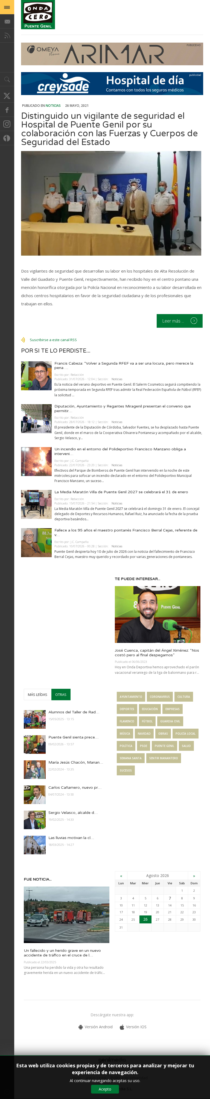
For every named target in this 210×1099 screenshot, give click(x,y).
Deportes (127, 709)
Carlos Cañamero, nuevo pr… (74, 787)
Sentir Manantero (163, 758)
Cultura (183, 697)
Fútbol (147, 721)
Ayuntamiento (131, 697)
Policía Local (186, 733)
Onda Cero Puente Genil (38, 14)
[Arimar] (112, 63)
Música (125, 733)
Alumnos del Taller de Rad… (73, 712)
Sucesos (126, 770)
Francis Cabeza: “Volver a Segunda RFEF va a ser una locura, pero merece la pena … (123, 365)
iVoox (7, 138)
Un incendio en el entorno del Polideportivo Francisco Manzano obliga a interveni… (120, 451)
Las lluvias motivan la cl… (71, 837)
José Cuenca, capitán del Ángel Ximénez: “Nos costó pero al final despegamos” (157, 652)
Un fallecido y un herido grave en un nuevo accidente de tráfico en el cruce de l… (62, 953)
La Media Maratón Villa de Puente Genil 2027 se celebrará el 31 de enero (121, 492)
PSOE (143, 746)
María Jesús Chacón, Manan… (75, 762)
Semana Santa (131, 758)
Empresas (172, 709)
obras (163, 733)
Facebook (7, 110)
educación (150, 709)
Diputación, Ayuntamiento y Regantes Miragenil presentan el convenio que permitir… (122, 408)
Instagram (7, 124)
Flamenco (127, 721)
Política (126, 746)
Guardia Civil (170, 721)
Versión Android (99, 1026)
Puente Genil (164, 746)
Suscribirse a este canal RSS (53, 339)
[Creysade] (112, 93)
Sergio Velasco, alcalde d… (73, 812)
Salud (186, 746)
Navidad (144, 733)
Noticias (53, 105)
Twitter (7, 95)
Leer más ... (173, 321)
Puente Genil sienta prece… (73, 737)
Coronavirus (160, 697)
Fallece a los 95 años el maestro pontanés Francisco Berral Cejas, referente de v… (125, 532)
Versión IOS (136, 1026)
